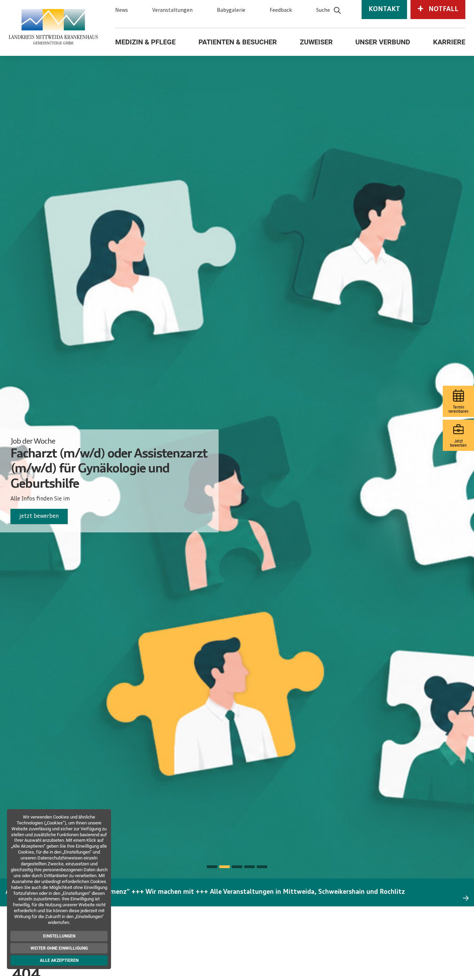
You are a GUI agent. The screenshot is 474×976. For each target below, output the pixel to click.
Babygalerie (231, 9)
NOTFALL (437, 9)
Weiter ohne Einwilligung (60, 948)
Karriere (449, 42)
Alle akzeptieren (60, 960)
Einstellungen (60, 936)
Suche (323, 9)
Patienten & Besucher (237, 42)
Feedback (281, 9)
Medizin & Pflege (145, 42)
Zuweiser (316, 42)
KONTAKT (384, 9)
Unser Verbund (382, 42)
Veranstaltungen (172, 9)
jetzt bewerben (39, 516)
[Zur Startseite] (53, 26)
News (121, 9)
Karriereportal (89, 499)
